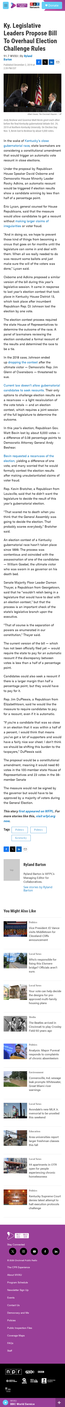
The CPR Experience (18, 1267)
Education (34, 1131)
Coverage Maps (16, 1335)
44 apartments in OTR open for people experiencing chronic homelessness (43, 1170)
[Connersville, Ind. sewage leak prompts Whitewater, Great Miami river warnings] (15, 1079)
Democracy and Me (18, 1312)
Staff (9, 1350)
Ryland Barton (34, 864)
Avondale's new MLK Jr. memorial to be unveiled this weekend (44, 1113)
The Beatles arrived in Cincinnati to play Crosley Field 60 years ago (45, 1026)
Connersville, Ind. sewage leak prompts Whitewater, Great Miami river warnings (45, 1084)
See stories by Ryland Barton (37, 888)
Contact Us (13, 1305)
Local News (35, 954)
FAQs (10, 1343)
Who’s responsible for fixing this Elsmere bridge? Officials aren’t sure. (43, 965)
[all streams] (60, 1402)
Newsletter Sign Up (18, 1290)
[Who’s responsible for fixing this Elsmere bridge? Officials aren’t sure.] (15, 960)
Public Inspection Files (19, 1327)
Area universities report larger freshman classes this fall (44, 1141)
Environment (36, 1072)
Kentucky (21, 838)
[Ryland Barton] (12, 870)
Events (11, 1297)
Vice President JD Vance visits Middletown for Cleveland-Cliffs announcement (44, 934)
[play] (5, 1402)
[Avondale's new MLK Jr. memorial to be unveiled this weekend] (15, 1110)
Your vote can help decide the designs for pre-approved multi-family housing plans (45, 997)
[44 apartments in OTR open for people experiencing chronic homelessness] (15, 1165)
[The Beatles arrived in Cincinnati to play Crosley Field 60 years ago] (15, 1024)
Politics (19, 829)
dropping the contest (23, 362)
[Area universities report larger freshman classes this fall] (15, 1138)
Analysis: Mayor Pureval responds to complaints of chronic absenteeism (44, 1054)
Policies (11, 1320)
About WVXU (14, 1274)
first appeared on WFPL (36, 811)
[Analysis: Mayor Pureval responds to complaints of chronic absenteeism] (15, 1051)
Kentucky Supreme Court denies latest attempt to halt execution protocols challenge (45, 1202)
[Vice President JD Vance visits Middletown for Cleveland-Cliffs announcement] (15, 929)
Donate (53, 5)
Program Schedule (17, 1282)
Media (32, 1017)
